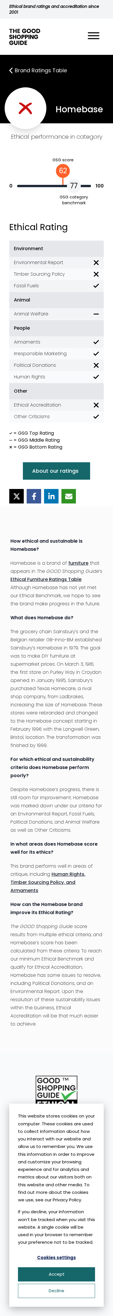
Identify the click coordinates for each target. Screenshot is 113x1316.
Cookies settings (56, 1257)
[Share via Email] (68, 496)
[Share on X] (16, 496)
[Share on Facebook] (34, 496)
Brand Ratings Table (41, 70)
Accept (57, 1274)
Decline (56, 1291)
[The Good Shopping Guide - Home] (24, 37)
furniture (78, 563)
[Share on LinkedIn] (51, 496)
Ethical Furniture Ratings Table (45, 579)
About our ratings (55, 470)
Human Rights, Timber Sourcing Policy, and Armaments (47, 882)
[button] (93, 37)
